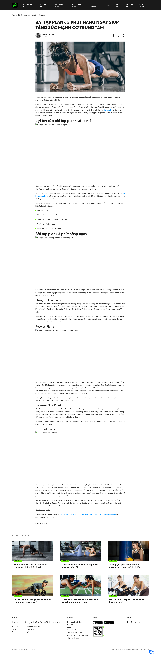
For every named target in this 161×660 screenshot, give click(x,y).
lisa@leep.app (30, 632)
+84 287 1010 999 (31, 629)
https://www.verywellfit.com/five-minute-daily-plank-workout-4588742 (88, 514)
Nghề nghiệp (141, 5)
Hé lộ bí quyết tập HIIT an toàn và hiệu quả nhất (126, 601)
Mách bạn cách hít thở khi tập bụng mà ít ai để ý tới (79, 565)
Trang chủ (16, 15)
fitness (44, 523)
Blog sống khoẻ (29, 15)
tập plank (107, 110)
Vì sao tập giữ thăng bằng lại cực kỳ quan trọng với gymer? (32, 601)
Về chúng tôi (129, 5)
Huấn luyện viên (44, 5)
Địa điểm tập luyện (27, 5)
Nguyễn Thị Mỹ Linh (50, 34)
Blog (69, 627)
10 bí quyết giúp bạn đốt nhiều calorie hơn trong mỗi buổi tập (125, 565)
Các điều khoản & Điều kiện (77, 635)
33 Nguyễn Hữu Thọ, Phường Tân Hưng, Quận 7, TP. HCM (42, 623)
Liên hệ (70, 624)
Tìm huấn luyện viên (74, 633)
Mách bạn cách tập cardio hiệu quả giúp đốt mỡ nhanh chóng (79, 601)
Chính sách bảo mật (74, 638)
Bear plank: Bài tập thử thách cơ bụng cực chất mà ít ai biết (30, 565)
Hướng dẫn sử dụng (74, 622)
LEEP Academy (94, 5)
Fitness (42, 15)
